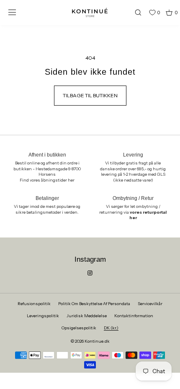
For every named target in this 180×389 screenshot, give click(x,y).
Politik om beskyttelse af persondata (94, 303)
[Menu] (18, 12)
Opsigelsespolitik (79, 328)
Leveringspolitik (43, 315)
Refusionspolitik (34, 303)
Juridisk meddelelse (87, 315)
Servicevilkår (150, 303)
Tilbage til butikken (90, 95)
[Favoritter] (146, 12)
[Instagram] (90, 273)
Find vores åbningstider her (47, 180)
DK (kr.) (111, 328)
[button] (134, 12)
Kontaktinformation (133, 315)
